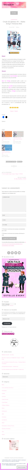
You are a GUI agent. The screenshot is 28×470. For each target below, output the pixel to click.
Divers (3, 408)
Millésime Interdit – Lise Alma (8, 354)
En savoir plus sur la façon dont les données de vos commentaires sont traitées (14, 243)
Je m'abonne (7, 323)
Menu (14, 13)
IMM (3, 414)
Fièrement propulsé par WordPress (14, 457)
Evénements (4, 411)
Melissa (17, 27)
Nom (3, 215)
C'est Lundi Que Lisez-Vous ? (8, 387)
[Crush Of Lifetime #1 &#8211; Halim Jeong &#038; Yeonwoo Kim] (18, 134)
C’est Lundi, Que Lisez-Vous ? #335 (12, 173)
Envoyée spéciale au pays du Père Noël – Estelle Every (13, 369)
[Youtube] (19, 252)
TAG (3, 431)
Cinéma (3, 393)
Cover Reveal (4, 402)
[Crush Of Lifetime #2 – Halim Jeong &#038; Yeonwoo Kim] (7, 148)
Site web (4, 224)
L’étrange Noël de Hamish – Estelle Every (10, 366)
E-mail (4, 220)
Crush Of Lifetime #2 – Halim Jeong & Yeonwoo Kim (6, 152)
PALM (3, 422)
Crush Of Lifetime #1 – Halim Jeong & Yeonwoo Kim (17, 139)
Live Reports (4, 419)
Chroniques (14, 19)
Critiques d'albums (5, 405)
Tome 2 (16, 111)
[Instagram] (12, 252)
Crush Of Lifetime (11, 161)
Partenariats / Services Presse (8, 425)
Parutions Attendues (6, 428)
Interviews (4, 416)
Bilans (3, 384)
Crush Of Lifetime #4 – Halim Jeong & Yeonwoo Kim (6, 139)
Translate (11, 305)
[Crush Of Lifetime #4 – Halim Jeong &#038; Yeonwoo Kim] (7, 134)
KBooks (20, 161)
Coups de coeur (5, 399)
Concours (4, 396)
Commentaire (5, 198)
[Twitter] (15, 252)
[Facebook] (8, 252)
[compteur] (8, 334)
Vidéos (3, 434)
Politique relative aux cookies (11, 464)
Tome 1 (12, 111)
